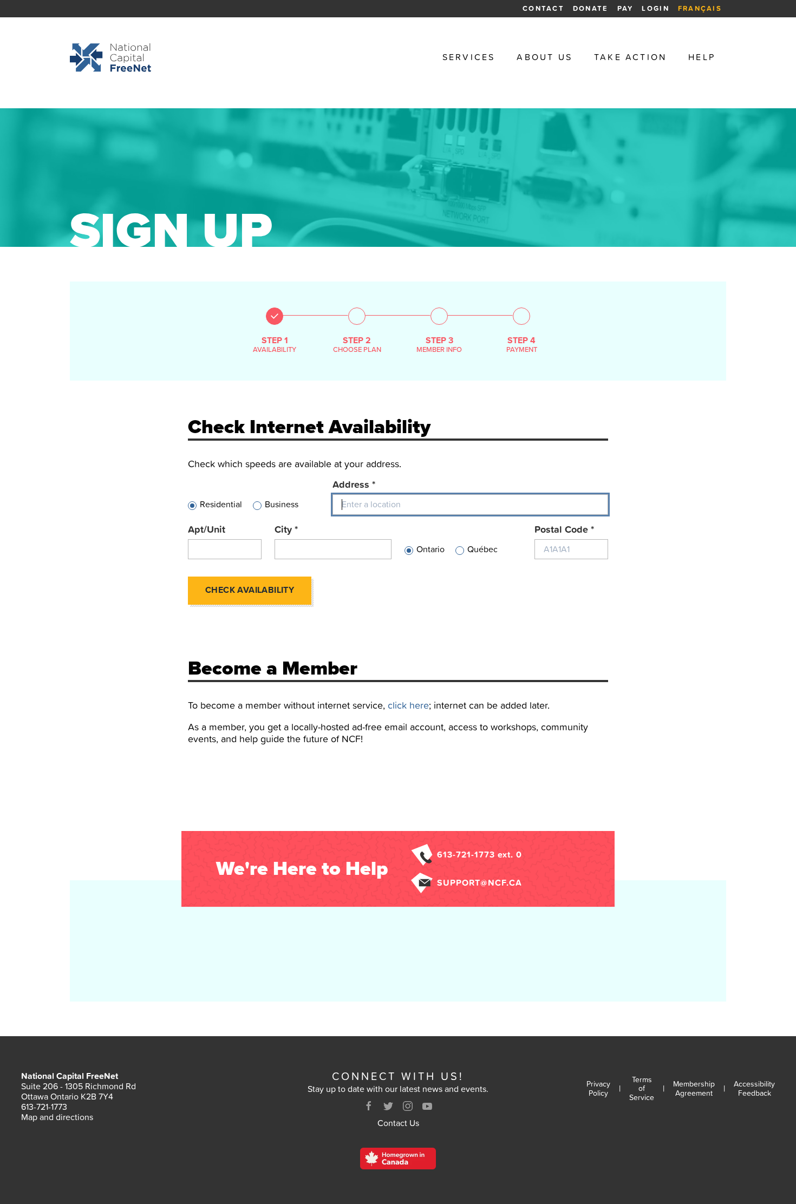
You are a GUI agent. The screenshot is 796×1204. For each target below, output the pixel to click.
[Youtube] (427, 1106)
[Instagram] (407, 1106)
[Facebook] (368, 1106)
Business (281, 504)
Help (701, 57)
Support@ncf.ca (479, 882)
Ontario (430, 549)
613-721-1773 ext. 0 (479, 854)
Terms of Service (641, 1088)
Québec (482, 549)
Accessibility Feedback (754, 1088)
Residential (221, 504)
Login (655, 8)
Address (353, 484)
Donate (591, 8)
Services (468, 57)
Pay (625, 8)
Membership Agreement (694, 1088)
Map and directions (57, 1116)
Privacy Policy (598, 1088)
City (286, 529)
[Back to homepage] (110, 57)
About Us (544, 57)
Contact (543, 8)
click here (408, 705)
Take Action (630, 57)
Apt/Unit (206, 529)
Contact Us (398, 1122)
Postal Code (564, 529)
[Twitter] (388, 1106)
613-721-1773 (44, 1106)
